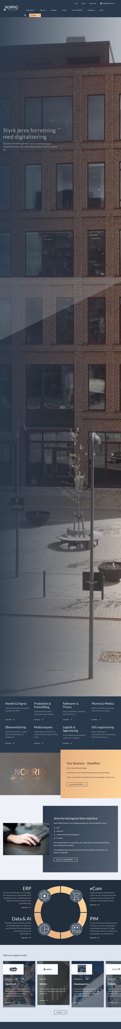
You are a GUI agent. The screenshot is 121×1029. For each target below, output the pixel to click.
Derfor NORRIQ (77, 10)
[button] (108, 3)
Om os (101, 10)
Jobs (76, 3)
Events (83, 3)
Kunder (64, 10)
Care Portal (92, 3)
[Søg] (25, 15)
